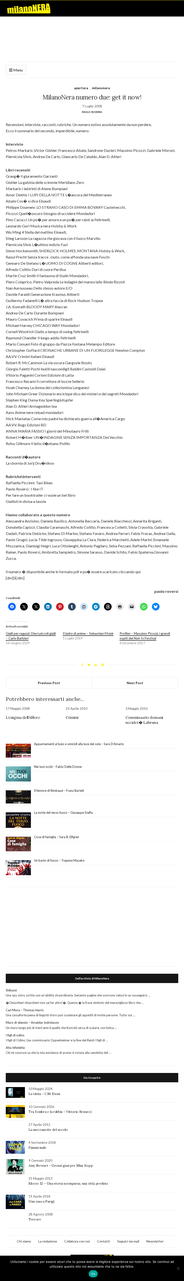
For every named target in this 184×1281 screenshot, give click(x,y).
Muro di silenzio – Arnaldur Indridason (32, 1022)
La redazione (47, 1241)
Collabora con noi (77, 1241)
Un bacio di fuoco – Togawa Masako (59, 860)
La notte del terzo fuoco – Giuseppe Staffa (63, 812)
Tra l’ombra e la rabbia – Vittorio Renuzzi (60, 1112)
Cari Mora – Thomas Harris (25, 1010)
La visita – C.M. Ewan (44, 1094)
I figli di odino (15, 1035)
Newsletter (155, 1241)
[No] (178, 1268)
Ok (93, 1274)
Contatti (103, 1241)
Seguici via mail (128, 1241)
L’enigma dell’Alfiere (23, 717)
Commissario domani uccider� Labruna (144, 720)
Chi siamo (24, 1241)
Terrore (35, 1219)
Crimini (72, 717)
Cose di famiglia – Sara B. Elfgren (56, 837)
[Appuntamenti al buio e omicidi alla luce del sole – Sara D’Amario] (18, 750)
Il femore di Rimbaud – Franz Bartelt (59, 790)
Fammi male (37, 1147)
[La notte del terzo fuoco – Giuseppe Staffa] (18, 820)
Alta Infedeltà (15, 1048)
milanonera (101, 88)
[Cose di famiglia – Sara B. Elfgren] (18, 844)
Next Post (135, 683)
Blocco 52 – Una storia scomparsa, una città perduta (68, 1183)
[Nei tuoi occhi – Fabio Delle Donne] (18, 774)
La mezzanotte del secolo (48, 1129)
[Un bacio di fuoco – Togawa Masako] (18, 868)
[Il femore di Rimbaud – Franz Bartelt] (18, 797)
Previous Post (49, 683)
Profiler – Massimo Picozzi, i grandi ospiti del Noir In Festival (145, 635)
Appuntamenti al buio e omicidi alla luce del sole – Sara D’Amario (79, 744)
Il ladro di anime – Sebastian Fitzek (88, 633)
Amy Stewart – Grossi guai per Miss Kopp (61, 1165)
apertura (81, 88)
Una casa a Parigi (41, 1201)
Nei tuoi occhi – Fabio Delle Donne (58, 767)
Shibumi (11, 990)
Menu (17, 70)
